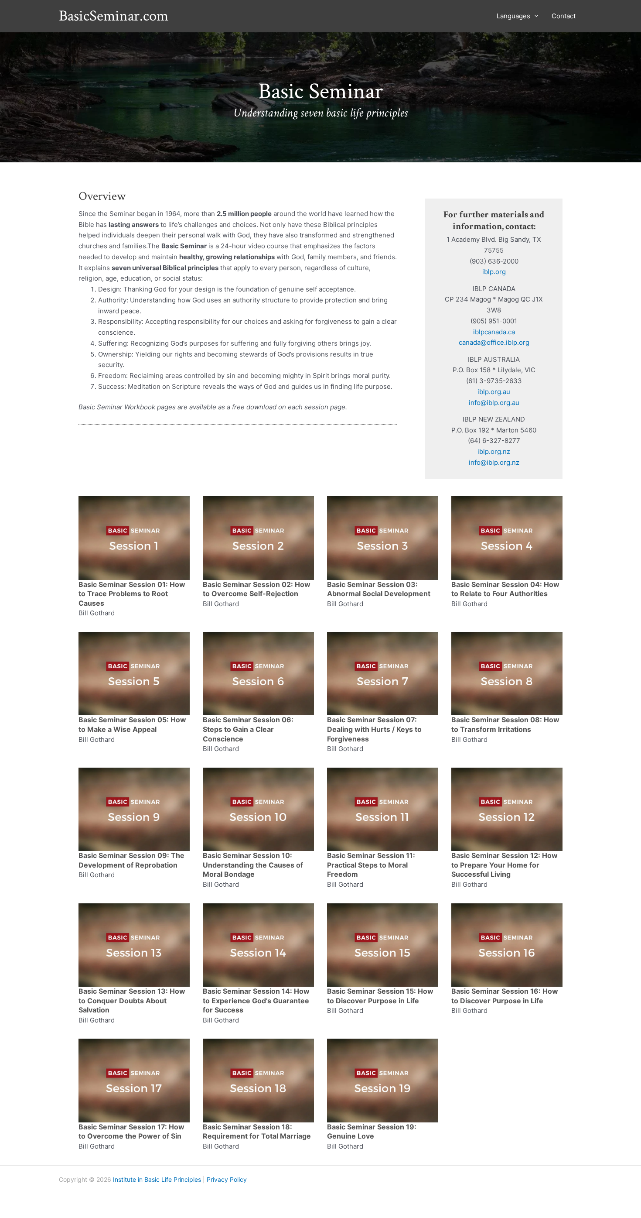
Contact (564, 16)
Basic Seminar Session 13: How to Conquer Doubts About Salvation (131, 1000)
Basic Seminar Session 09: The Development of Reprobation (131, 860)
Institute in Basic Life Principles (157, 1179)
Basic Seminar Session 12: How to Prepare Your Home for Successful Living (504, 864)
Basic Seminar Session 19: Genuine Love (371, 1131)
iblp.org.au (493, 392)
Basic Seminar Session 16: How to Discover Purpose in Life (504, 996)
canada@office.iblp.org (494, 342)
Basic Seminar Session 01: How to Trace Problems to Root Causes (131, 593)
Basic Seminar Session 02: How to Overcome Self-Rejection (256, 589)
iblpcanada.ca (494, 332)
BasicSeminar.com (113, 16)
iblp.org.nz (493, 451)
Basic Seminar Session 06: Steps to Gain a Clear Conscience (248, 729)
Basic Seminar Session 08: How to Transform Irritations (505, 724)
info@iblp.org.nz (494, 462)
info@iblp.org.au (494, 402)
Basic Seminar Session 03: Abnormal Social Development (378, 589)
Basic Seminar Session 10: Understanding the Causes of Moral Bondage (253, 864)
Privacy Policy (227, 1179)
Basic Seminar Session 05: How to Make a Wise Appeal (132, 724)
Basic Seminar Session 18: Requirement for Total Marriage (257, 1131)
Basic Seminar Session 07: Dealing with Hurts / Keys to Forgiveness (374, 729)
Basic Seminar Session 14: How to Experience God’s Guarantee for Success (256, 1000)
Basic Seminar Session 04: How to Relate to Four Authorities (505, 589)
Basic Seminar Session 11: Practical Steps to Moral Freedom (371, 864)
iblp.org (494, 272)
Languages (513, 16)
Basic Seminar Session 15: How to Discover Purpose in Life (380, 996)
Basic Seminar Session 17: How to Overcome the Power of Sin (131, 1131)
